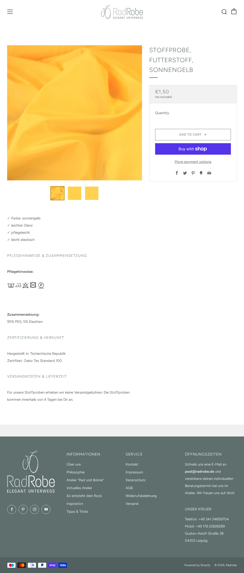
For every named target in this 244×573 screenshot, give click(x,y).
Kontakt (132, 464)
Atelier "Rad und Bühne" (85, 480)
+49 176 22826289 (210, 526)
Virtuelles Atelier (79, 488)
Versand (132, 504)
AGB (129, 488)
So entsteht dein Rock (84, 496)
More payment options (193, 162)
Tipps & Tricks (77, 511)
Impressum (134, 472)
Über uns (73, 464)
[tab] (57, 193)
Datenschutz (136, 480)
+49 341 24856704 (213, 519)
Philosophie (75, 472)
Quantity (162, 113)
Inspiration (74, 504)
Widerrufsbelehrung (141, 496)
